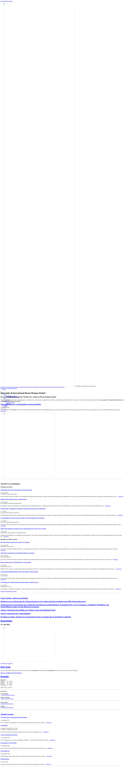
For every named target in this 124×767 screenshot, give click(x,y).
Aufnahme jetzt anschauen (7, 663)
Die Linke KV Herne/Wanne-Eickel (9, 388)
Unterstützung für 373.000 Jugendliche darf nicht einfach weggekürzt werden (19, 582)
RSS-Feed (5, 667)
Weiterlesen (3, 411)
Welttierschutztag (5, 759)
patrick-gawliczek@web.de (7, 698)
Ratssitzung (6, 620)
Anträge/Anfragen (10, 402)
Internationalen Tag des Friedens (9, 742)
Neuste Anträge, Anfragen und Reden (14, 598)
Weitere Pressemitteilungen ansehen (9, 591)
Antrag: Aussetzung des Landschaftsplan (15, 613)
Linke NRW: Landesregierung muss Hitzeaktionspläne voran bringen (17, 553)
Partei (4, 398)
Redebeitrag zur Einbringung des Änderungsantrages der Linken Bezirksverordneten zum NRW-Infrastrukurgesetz (43, 601)
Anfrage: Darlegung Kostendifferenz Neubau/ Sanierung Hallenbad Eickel (28, 610)
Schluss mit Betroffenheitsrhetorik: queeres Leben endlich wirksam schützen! (19, 571)
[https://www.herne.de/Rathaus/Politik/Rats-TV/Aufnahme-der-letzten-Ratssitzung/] (29, 661)
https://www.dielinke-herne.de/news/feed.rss (11, 673)
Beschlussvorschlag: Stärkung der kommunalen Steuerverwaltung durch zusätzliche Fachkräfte (36, 617)
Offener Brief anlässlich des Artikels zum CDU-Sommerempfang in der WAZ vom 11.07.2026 (23, 528)
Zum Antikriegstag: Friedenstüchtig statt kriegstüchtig (21, 404)
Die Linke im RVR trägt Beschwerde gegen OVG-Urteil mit (15, 542)
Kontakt (5, 406)
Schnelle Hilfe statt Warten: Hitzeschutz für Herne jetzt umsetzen (16, 490)
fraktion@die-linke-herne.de (7, 707)
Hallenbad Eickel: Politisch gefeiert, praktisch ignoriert (14, 499)
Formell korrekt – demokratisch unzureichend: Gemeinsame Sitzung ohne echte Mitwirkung (23, 508)
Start (4, 389)
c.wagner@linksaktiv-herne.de (8, 695)
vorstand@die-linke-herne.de (7, 703)
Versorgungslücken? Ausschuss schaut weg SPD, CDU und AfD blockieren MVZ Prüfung (22, 518)
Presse (4, 394)
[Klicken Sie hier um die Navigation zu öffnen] (1, 391)
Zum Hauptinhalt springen (6, 1)
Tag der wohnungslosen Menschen (9, 734)
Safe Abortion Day (5, 751)
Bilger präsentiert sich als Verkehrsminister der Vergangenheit (16, 562)
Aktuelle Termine (7, 714)
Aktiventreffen (4, 725)
